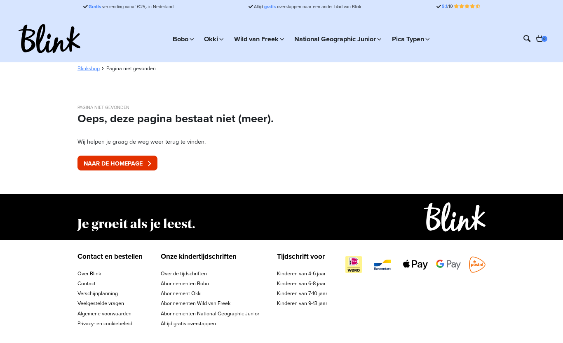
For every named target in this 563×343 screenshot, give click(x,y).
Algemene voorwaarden (104, 313)
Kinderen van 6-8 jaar (301, 283)
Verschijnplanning (97, 293)
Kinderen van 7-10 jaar (302, 293)
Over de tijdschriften (184, 273)
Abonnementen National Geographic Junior (210, 313)
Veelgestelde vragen (100, 303)
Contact (86, 283)
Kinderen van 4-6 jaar (301, 273)
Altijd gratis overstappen (188, 323)
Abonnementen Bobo (185, 283)
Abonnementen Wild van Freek (195, 303)
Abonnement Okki (181, 293)
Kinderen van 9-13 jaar (302, 303)
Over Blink (89, 273)
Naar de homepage (113, 163)
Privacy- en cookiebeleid (104, 323)
